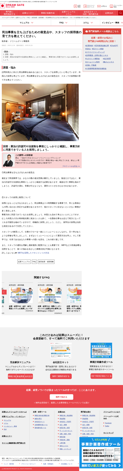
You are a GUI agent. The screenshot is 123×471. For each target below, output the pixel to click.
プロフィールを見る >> (71, 166)
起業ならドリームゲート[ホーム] (14, 412)
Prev (4, 292)
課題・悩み (9, 54)
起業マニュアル (20, 17)
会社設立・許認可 (65, 421)
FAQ (28, 17)
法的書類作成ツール (41, 425)
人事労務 (62, 443)
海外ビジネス (64, 446)
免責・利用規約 (48, 464)
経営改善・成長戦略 (38, 17)
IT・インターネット (66, 431)
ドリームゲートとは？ (111, 412)
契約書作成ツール (40, 428)
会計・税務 (63, 425)
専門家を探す (86, 412)
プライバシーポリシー (28, 464)
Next (79, 292)
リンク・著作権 (9, 464)
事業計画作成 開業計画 (42, 415)
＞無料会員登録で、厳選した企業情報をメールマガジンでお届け (61, 403)
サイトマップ (108, 433)
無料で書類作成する (61, 376)
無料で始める (61, 397)
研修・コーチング (65, 449)
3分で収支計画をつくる (101, 376)
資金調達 (20, 376)
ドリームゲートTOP (8, 17)
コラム (6, 423)
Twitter (107, 426)
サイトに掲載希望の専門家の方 (13, 443)
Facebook (108, 423)
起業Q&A (61, 412)
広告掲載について (66, 464)
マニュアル (7, 420)
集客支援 (62, 437)
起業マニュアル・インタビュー (13, 416)
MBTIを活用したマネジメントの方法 (33, 253)
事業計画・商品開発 (66, 415)
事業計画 (12, 376)
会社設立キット (40, 421)
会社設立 (29, 376)
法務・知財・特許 (65, 434)
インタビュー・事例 (10, 426)
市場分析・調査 (65, 440)
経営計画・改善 (65, 428)
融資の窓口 (38, 418)
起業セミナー (7, 436)
